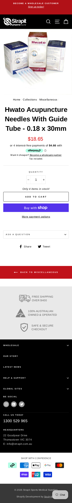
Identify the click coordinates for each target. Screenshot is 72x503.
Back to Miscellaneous (38, 272)
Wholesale (11, 345)
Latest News (12, 367)
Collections (30, 99)
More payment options (36, 216)
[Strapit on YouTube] (14, 404)
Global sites (12, 389)
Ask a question (18, 234)
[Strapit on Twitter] (22, 404)
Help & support (14, 378)
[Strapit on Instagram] (6, 404)
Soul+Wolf (49, 496)
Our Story (10, 356)
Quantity (36, 172)
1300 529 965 (15, 421)
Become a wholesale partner (45, 155)
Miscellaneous (48, 99)
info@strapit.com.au (19, 443)
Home (16, 99)
